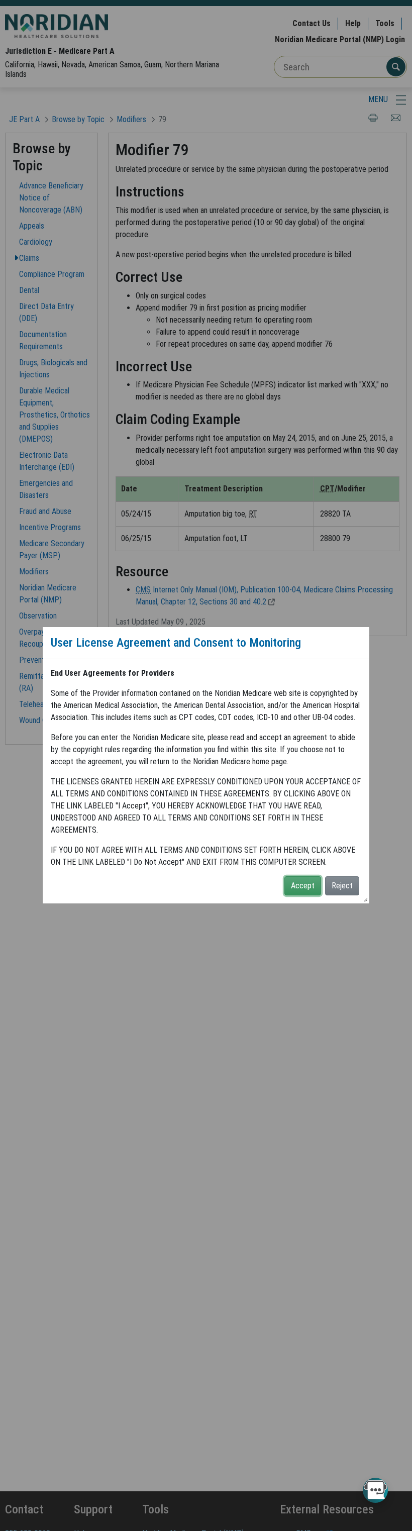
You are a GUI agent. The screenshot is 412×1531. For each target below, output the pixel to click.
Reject (342, 885)
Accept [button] (303, 885)
